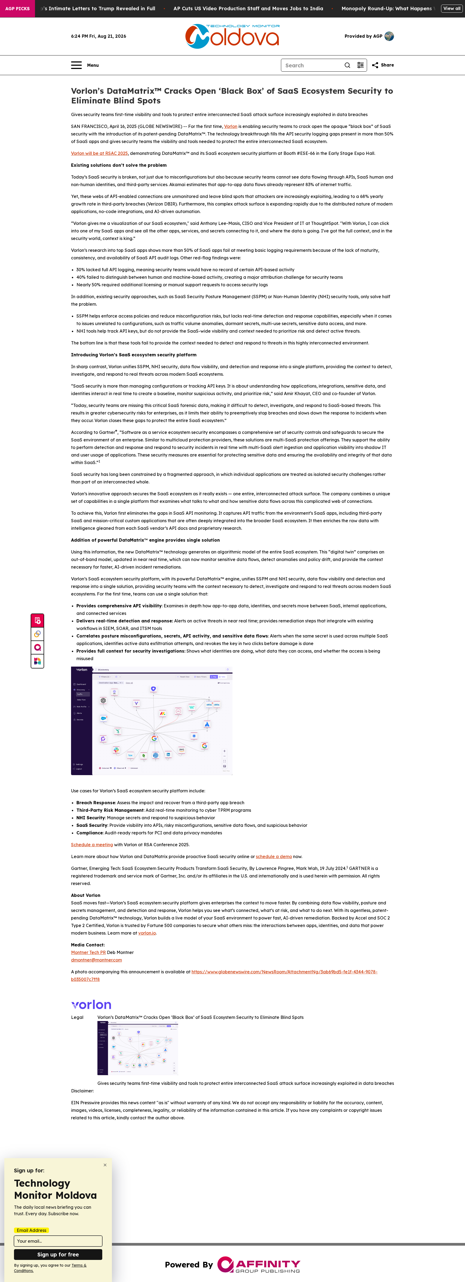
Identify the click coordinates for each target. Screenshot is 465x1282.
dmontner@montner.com (96, 960)
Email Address (31, 1230)
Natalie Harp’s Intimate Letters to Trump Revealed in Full (83, 8)
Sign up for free (58, 1254)
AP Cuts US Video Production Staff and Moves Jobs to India (248, 8)
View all (451, 8)
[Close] (105, 1165)
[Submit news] (37, 621)
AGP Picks (17, 8)
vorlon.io (147, 933)
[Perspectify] (37, 634)
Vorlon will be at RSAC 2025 (99, 153)
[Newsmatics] (37, 661)
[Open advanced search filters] (360, 65)
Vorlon (230, 126)
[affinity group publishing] (37, 647)
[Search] (347, 65)
